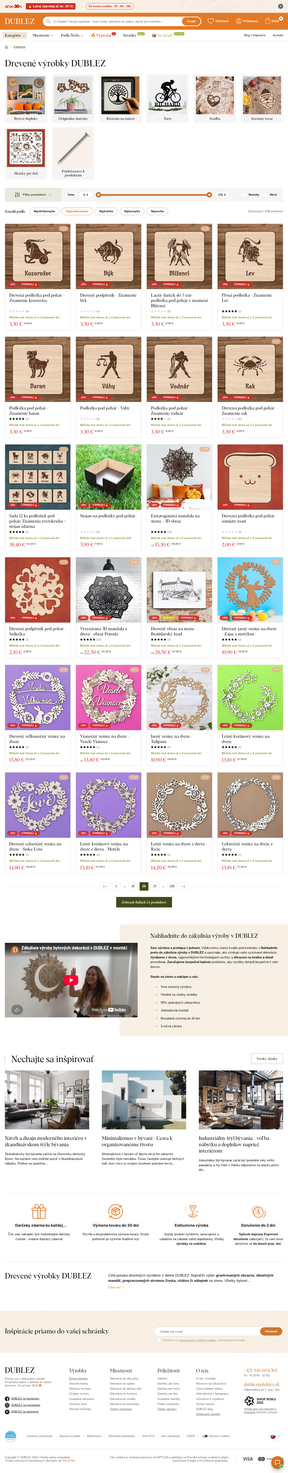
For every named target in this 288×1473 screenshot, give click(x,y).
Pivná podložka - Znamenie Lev (247, 297)
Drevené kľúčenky (80, 1409)
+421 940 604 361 (260, 1370)
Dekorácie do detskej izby (125, 1388)
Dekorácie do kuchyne (123, 1393)
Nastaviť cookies (219, 1436)
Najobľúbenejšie (44, 211)
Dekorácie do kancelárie (124, 1404)
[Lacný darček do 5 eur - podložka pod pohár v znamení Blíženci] (179, 256)
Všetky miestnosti (121, 1409)
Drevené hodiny (78, 1383)
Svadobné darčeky (168, 1399)
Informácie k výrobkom (210, 1399)
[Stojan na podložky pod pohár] (108, 477)
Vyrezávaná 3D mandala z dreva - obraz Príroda (103, 631)
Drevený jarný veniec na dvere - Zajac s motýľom (249, 631)
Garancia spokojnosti (39, 1436)
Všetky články (267, 1058)
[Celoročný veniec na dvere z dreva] (250, 805)
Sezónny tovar (78, 1404)
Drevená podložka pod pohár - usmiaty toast (249, 518)
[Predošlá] (105, 886)
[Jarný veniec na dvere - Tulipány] (179, 697)
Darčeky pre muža (168, 1388)
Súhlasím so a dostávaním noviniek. (204, 1340)
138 (171, 886)
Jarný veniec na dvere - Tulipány (171, 739)
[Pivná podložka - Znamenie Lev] (250, 256)
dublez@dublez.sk (262, 1384)
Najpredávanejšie (77, 211)
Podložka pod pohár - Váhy (105, 408)
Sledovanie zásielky (208, 1414)
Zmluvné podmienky (215, 1460)
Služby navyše (205, 1404)
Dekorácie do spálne (122, 1383)
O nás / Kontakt (205, 1378)
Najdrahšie (106, 211)
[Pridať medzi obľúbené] (135, 228)
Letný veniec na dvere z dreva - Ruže (179, 846)
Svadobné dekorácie (81, 1399)
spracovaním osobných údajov (197, 1340)
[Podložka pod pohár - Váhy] (108, 369)
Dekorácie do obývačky (124, 1378)
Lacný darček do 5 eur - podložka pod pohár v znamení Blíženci (179, 300)
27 (155, 886)
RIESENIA (68, 1460)
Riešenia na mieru (80, 1388)
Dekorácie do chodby (123, 1399)
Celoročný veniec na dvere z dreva (247, 846)
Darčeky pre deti (167, 1393)
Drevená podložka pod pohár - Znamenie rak (249, 410)
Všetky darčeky (167, 1409)
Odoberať (271, 1331)
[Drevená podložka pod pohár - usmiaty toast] (250, 477)
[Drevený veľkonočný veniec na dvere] (37, 697)
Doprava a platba (69, 1436)
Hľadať (191, 21)
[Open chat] (277, 1462)
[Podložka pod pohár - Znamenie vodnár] (179, 369)
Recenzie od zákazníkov (211, 1383)
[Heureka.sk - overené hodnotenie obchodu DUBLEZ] (10, 1436)
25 (133, 886)
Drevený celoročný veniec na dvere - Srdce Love (35, 846)
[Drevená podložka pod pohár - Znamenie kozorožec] (37, 256)
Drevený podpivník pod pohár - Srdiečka (37, 631)
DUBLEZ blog (204, 1409)
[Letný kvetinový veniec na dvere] (250, 697)
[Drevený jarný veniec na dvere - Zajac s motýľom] (250, 590)
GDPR (191, 1436)
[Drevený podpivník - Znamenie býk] (108, 256)
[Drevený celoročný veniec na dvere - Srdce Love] (37, 805)
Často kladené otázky (209, 1388)
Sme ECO (148, 1436)
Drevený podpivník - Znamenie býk (108, 297)
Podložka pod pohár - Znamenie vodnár (170, 410)
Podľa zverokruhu (168, 1404)
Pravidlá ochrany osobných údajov (208, 1457)
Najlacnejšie (132, 211)
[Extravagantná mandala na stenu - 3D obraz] (179, 477)
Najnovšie (157, 211)
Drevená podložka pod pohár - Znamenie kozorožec (37, 297)
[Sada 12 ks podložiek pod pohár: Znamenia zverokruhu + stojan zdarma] (37, 477)
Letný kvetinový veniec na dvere (245, 739)
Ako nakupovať (170, 1436)
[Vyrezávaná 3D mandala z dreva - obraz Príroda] (108, 590)
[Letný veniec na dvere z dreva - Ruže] (179, 805)
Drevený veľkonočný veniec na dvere (37, 739)
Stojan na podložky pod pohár (107, 515)
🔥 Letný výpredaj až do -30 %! (50, 6)
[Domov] (6, 47)
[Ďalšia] (182, 886)
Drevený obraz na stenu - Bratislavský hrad (173, 631)
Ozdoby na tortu (79, 1393)
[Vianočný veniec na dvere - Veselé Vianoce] (108, 697)
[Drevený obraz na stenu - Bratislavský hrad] (179, 590)
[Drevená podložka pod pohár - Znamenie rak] (250, 369)
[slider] (98, 194)
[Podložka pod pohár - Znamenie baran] (37, 369)
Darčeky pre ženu (168, 1383)
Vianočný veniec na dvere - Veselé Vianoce (104, 739)
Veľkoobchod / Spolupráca (212, 1393)
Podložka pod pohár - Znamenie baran (28, 410)
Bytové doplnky (78, 1378)
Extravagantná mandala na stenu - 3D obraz (175, 518)
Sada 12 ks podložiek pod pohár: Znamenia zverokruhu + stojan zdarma (37, 521)
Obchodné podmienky (121, 1436)
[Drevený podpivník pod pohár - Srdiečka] (37, 590)
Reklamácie (94, 1436)
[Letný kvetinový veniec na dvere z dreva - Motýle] (108, 805)
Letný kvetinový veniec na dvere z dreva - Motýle (104, 846)
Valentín (162, 1378)
